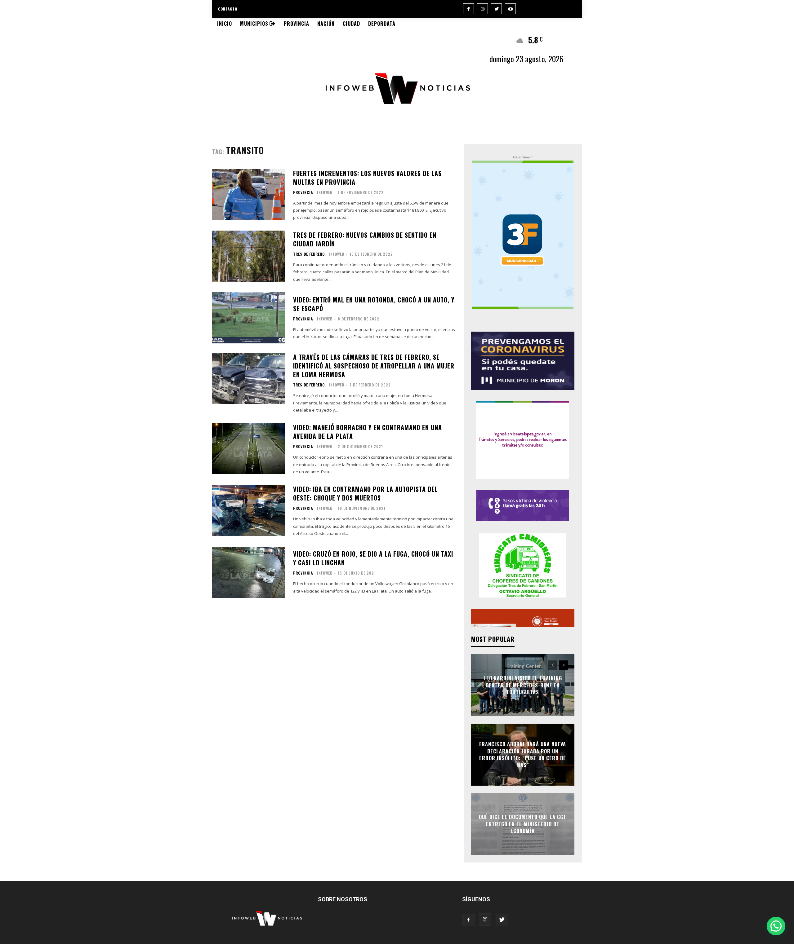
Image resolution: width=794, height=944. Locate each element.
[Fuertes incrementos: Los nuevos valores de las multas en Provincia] (248, 194)
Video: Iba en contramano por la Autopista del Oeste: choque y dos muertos (365, 493)
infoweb (324, 192)
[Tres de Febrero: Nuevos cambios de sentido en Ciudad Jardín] (248, 256)
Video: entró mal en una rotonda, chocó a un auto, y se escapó (373, 304)
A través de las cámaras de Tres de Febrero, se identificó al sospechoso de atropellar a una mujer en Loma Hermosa (373, 365)
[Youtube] (510, 8)
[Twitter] (496, 8)
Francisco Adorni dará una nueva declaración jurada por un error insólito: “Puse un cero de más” (522, 755)
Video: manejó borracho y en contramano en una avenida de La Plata (367, 432)
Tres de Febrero (309, 254)
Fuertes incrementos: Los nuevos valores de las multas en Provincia (367, 178)
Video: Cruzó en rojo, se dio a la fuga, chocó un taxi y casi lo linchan (373, 558)
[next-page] (563, 665)
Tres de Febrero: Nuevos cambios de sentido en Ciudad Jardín (364, 239)
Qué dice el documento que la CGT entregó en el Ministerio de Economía (522, 824)
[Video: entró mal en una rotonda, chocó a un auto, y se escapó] (248, 317)
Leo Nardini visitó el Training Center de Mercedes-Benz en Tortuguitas (523, 685)
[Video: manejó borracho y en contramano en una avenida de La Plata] (248, 448)
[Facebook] (468, 8)
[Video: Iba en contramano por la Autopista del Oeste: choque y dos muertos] (248, 510)
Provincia (303, 192)
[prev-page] (552, 665)
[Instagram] (482, 8)
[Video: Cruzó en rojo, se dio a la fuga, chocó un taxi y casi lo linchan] (248, 572)
